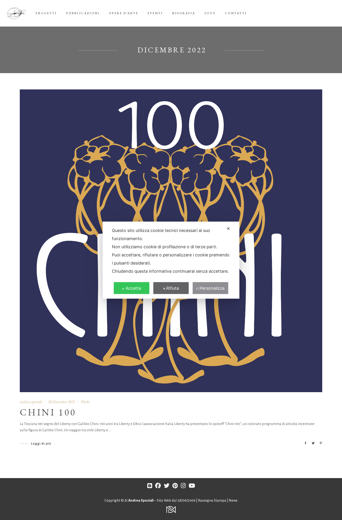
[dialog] (171, 260)
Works (85, 401)
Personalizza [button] (212, 287)
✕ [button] (228, 228)
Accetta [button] (133, 287)
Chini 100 (48, 412)
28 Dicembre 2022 (61, 401)
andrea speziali (31, 401)
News (233, 500)
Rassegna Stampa (212, 500)
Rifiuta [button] (172, 287)
